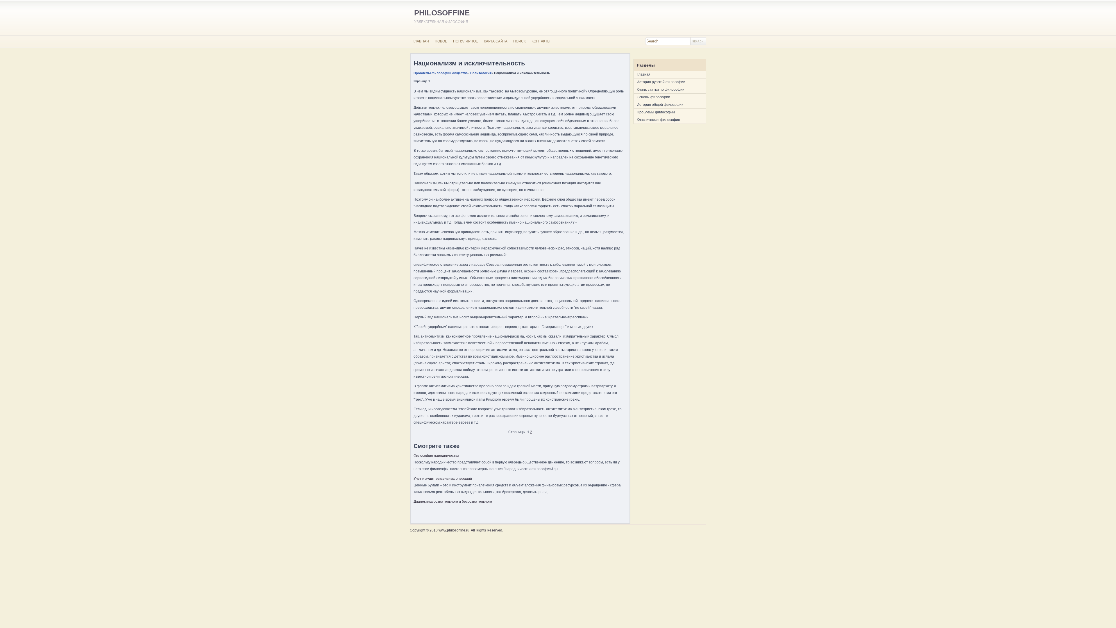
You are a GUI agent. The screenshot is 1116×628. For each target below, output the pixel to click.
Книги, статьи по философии (660, 90)
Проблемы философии (656, 112)
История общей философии (660, 105)
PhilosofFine (442, 12)
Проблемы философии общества (441, 73)
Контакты (541, 41)
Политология (480, 73)
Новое (441, 41)
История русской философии (661, 82)
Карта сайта (495, 41)
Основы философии (653, 97)
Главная (421, 41)
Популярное (465, 41)
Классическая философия (658, 120)
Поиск (519, 41)
